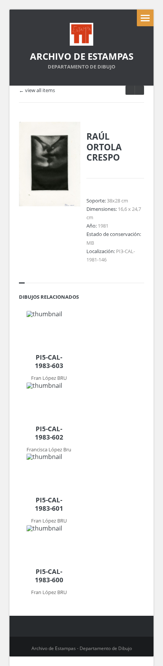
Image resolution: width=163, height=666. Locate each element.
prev (139, 90)
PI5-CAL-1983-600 (49, 575)
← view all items (37, 90)
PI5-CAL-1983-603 (49, 361)
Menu (145, 18)
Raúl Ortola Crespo (104, 146)
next (130, 90)
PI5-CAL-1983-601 (49, 504)
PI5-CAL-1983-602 (49, 433)
